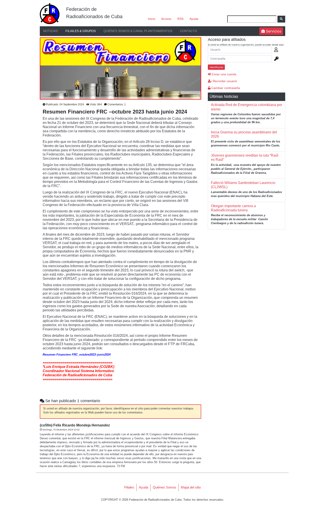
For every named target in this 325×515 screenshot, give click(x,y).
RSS (180, 19)
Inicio (151, 19)
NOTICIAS (50, 31)
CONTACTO (188, 31)
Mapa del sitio (191, 487)
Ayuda (193, 19)
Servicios (273, 31)
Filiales (129, 487)
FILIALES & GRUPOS (80, 31)
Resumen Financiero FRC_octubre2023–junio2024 (77, 354)
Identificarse (216, 67)
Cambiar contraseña (225, 88)
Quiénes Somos (164, 487)
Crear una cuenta (223, 74)
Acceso (166, 19)
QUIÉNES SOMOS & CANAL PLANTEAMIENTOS (137, 31)
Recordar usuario (224, 81)
